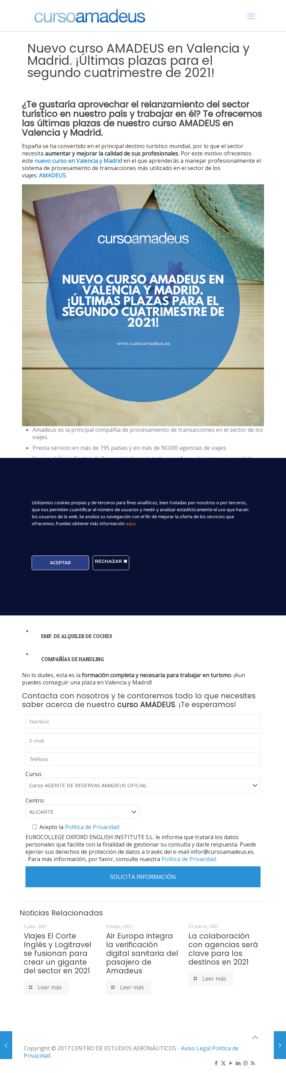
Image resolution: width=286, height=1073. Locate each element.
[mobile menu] (251, 16)
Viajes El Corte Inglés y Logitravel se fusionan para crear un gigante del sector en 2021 (57, 953)
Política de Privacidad (91, 827)
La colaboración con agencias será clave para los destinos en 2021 (223, 949)
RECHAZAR (109, 561)
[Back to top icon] (255, 1037)
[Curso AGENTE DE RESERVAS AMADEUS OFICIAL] (89, 15)
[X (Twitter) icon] (223, 1062)
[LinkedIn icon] (238, 1062)
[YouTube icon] (230, 1062)
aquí (130, 524)
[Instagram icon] (245, 1062)
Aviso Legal (196, 1048)
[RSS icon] (252, 1062)
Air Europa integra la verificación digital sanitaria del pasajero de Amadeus (142, 953)
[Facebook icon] (216, 1062)
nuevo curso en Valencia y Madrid (78, 160)
